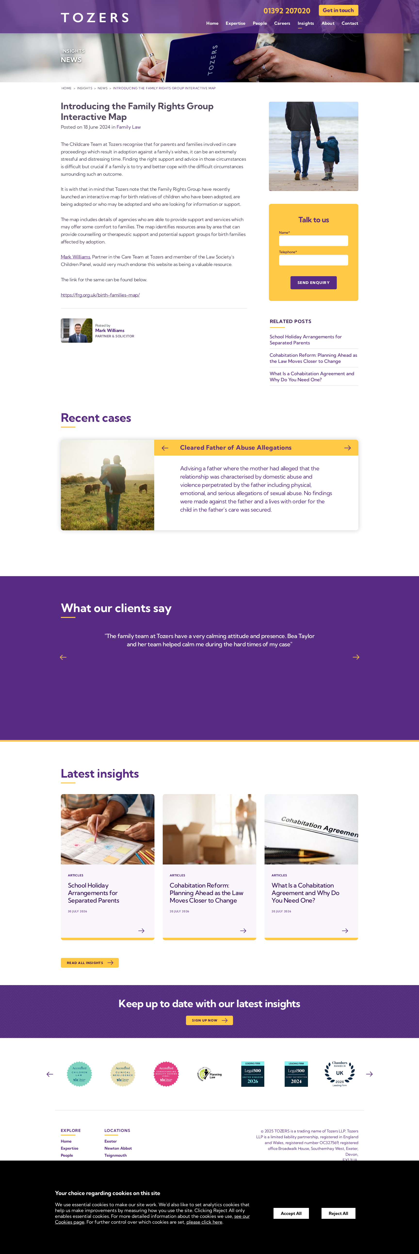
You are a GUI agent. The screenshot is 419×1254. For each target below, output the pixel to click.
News (103, 88)
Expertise (235, 23)
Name (283, 232)
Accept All (291, 1213)
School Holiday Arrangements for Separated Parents (306, 340)
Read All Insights (85, 963)
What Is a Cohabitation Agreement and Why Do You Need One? (312, 376)
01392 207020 (287, 10)
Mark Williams (75, 257)
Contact (350, 23)
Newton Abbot (118, 1148)
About (328, 23)
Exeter (111, 1141)
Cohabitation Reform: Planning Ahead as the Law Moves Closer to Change (313, 358)
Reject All (338, 1213)
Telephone (287, 252)
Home (212, 23)
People (260, 23)
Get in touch (338, 10)
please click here (204, 1222)
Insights (306, 23)
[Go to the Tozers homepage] (94, 17)
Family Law (129, 127)
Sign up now (205, 1020)
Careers (282, 23)
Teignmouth (116, 1155)
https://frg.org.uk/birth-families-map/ (100, 295)
